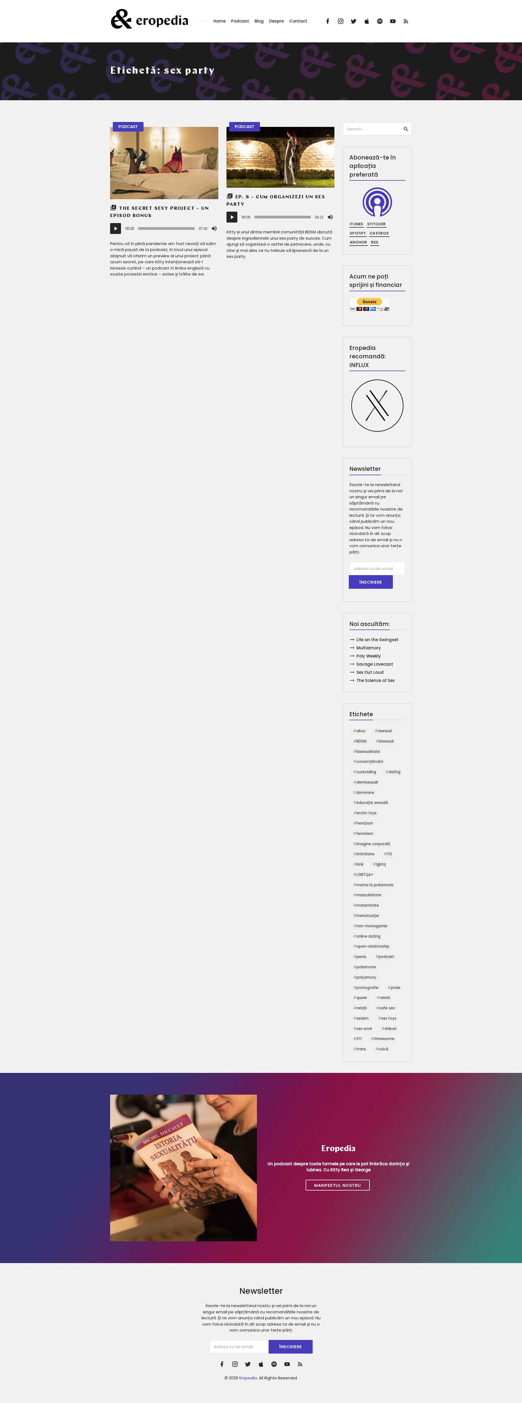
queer (361, 997)
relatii (385, 997)
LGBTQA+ (364, 874)
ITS (389, 854)
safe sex (387, 1008)
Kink (359, 864)
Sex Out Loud (370, 672)
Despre (276, 21)
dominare (365, 792)
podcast (386, 956)
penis (361, 956)
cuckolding (366, 772)
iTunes (356, 224)
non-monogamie (371, 926)
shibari (391, 1028)
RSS (375, 242)
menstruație (367, 915)
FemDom (364, 823)
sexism (362, 1018)
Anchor (358, 242)
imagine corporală (373, 844)
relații (361, 1008)
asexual (385, 731)
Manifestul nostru (337, 1185)
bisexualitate (368, 751)
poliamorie (366, 967)
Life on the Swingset (377, 640)
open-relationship (372, 946)
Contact (298, 21)
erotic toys (366, 813)
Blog (259, 21)
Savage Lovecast (374, 664)
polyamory (366, 977)
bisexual (386, 741)
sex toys (388, 1018)
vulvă (383, 1049)
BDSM (361, 741)
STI (359, 1038)
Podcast (240, 21)
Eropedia (248, 1378)
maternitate (367, 905)
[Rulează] (115, 228)
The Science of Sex (375, 680)
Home (219, 21)
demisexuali (367, 782)
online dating (368, 936)
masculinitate (368, 895)
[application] (164, 228)
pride (395, 987)
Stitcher (376, 224)
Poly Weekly (368, 656)
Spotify (358, 233)
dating (394, 772)
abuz (360, 731)
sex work (364, 1028)
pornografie (367, 987)
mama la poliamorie (374, 885)
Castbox (379, 233)
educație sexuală (372, 802)
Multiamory (368, 648)
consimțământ (369, 761)
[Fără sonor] (214, 228)
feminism (364, 833)
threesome (384, 1038)
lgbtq (381, 864)
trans (361, 1049)
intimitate (365, 854)
